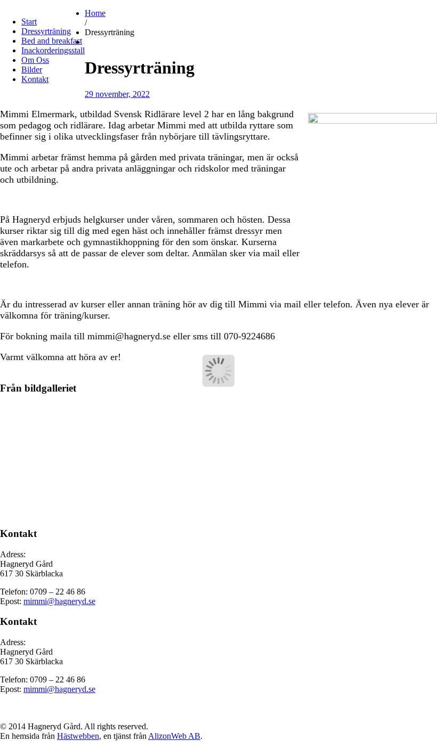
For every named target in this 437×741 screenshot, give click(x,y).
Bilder (31, 69)
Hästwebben (78, 735)
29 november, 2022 (117, 94)
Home (95, 13)
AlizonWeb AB (174, 735)
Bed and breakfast (51, 40)
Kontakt (34, 79)
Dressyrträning (46, 31)
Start (29, 21)
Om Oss (35, 59)
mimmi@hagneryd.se (59, 601)
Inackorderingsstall (53, 50)
